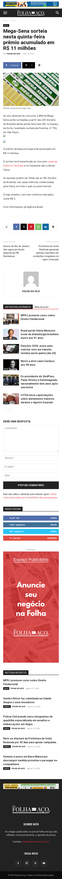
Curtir (53, 518)
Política (7, 706)
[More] (39, 65)
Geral (13, 20)
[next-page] (10, 410)
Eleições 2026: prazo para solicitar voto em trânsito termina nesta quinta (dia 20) (38, 349)
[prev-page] (5, 410)
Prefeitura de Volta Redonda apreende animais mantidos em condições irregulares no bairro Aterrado (46, 253)
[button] (5, 13)
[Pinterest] (31, 227)
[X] (24, 227)
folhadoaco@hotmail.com (35, 841)
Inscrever (52, 538)
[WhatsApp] (38, 227)
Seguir (53, 525)
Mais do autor (42, 307)
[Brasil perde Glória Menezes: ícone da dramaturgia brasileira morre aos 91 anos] (11, 334)
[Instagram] (27, 863)
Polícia (6, 728)
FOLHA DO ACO (13, 53)
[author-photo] (31, 286)
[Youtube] (44, 863)
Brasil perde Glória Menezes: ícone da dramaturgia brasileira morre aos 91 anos (40, 334)
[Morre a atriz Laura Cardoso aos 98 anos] (11, 364)
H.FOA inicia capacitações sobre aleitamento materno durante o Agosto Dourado (37, 398)
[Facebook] (16, 227)
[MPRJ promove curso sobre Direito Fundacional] (11, 319)
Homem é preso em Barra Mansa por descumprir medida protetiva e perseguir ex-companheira (30, 760)
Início (5, 20)
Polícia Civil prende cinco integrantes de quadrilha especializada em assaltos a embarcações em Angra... (28, 720)
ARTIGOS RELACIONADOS (18, 307)
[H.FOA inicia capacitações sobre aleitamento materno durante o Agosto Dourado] (11, 398)
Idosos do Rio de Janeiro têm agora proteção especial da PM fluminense (16, 251)
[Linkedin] (45, 227)
